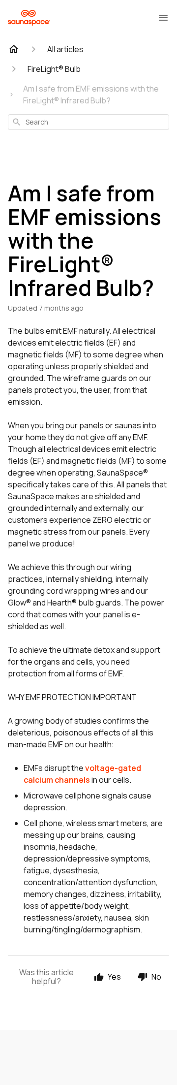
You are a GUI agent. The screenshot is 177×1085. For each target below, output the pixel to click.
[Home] (14, 49)
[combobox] (88, 122)
